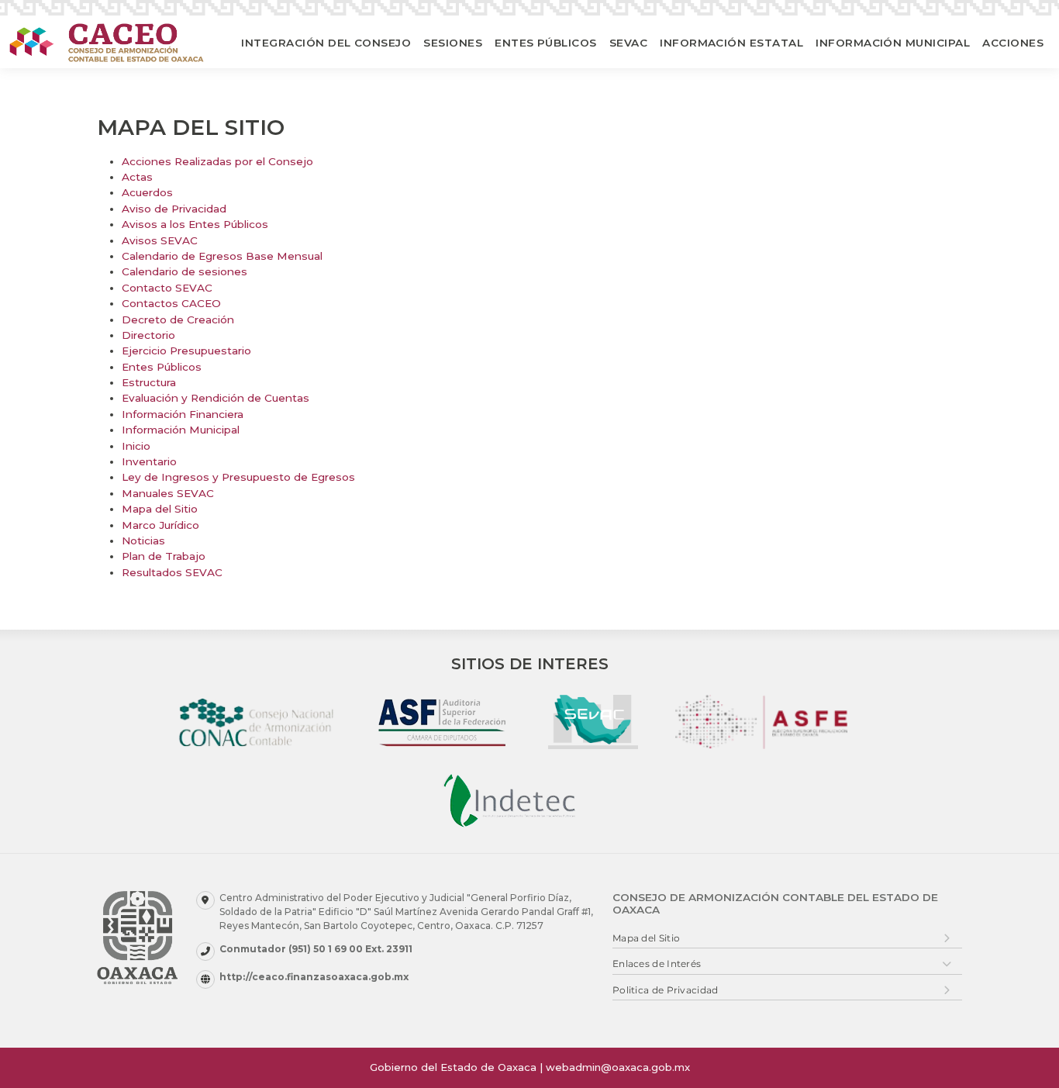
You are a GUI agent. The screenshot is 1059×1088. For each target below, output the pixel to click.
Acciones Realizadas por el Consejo (217, 161)
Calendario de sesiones (184, 271)
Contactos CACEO (171, 303)
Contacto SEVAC (167, 287)
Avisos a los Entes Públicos (195, 224)
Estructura (149, 382)
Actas (137, 177)
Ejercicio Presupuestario (186, 350)
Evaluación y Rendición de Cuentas (215, 398)
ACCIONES (1012, 42)
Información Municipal (181, 429)
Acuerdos (147, 192)
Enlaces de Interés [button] (656, 963)
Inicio (136, 446)
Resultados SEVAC (172, 572)
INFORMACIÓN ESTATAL (731, 42)
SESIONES (452, 42)
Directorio (148, 335)
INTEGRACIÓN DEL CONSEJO (326, 42)
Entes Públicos (162, 367)
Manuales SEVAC (168, 493)
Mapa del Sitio (160, 509)
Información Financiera (182, 414)
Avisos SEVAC (160, 240)
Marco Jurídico (160, 525)
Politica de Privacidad (665, 990)
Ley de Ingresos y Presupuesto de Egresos (238, 477)
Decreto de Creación (178, 319)
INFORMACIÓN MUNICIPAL (893, 42)
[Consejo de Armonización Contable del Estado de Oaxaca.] (106, 42)
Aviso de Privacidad (174, 208)
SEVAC (628, 42)
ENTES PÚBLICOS (546, 42)
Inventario (149, 461)
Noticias (143, 540)
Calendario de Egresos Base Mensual (222, 256)
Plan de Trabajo (163, 556)
